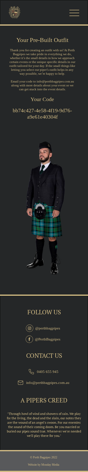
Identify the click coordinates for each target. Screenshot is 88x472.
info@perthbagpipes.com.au (55, 81)
